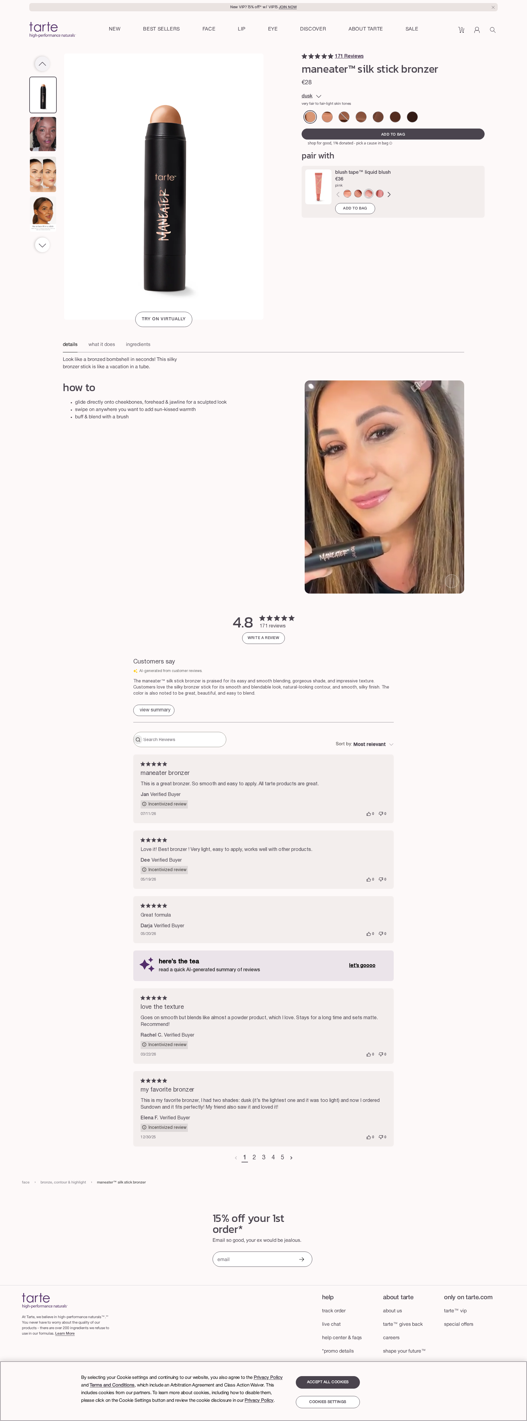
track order (334, 1311)
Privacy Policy (268, 1378)
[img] (304, 56)
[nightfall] (361, 117)
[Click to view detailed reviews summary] (153, 710)
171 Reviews (349, 56)
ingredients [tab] (138, 345)
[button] (209, 30)
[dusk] (310, 117)
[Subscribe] (301, 1259)
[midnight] (378, 117)
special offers (458, 1324)
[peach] (347, 193)
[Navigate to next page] (291, 1158)
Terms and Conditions (112, 1385)
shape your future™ (404, 1351)
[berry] (380, 193)
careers (391, 1338)
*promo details (338, 1351)
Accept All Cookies (328, 1382)
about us (392, 1311)
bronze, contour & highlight (63, 1182)
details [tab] (70, 345)
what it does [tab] (101, 345)
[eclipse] (395, 117)
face (26, 1182)
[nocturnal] (412, 117)
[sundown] (327, 117)
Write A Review (263, 638)
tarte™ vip (455, 1311)
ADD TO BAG (355, 208)
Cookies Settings (327, 1402)
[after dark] (344, 117)
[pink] (369, 193)
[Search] (494, 32)
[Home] (45, 1300)
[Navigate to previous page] (235, 1158)
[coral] (358, 193)
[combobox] (365, 744)
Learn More (65, 1333)
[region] (263, 1391)
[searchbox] (184, 739)
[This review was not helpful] (381, 814)
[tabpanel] (263, 361)
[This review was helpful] (369, 814)
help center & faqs (342, 1338)
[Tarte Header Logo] (52, 30)
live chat (331, 1324)
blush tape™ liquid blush (363, 172)
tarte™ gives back (403, 1324)
